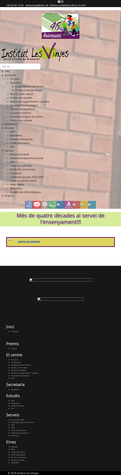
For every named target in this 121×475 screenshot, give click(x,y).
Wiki (13, 449)
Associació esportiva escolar (22, 422)
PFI (12, 408)
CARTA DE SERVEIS (28, 242)
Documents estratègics (20, 375)
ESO (12, 400)
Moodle (14, 447)
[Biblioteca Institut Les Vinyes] (84, 205)
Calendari (15, 462)
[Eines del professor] (44, 205)
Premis (14, 348)
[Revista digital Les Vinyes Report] (29, 204)
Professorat (16, 362)
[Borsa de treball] (68, 205)
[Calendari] (92, 205)
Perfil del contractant (20, 433)
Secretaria (15, 389)
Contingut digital (18, 454)
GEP (12, 427)
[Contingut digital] (52, 205)
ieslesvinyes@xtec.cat (36, 5)
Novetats (15, 331)
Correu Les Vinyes (18, 457)
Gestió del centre (18, 452)
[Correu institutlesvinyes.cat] (37, 205)
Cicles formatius (17, 406)
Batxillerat (15, 403)
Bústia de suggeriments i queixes (24, 373)
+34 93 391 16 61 (15, 5)
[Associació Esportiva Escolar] (76, 205)
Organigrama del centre (21, 365)
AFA (12, 425)
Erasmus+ (15, 435)
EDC (12, 378)
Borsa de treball (17, 420)
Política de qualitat (18, 370)
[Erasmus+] (60, 205)
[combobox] (20, 66)
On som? (14, 360)
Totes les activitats (18, 430)
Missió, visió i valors (19, 367)
